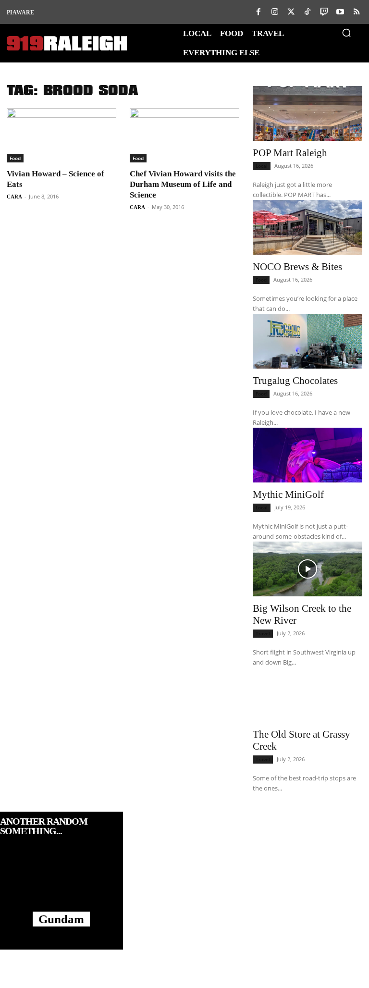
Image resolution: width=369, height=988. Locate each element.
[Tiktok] (307, 12)
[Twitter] (291, 12)
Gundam (61, 919)
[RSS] (356, 12)
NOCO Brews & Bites (297, 266)
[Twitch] (324, 12)
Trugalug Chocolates (295, 380)
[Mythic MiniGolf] (307, 455)
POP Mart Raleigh (290, 153)
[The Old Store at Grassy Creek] (307, 694)
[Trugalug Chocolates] (307, 341)
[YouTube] (340, 12)
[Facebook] (258, 12)
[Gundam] (61, 883)
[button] (346, 32)
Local (262, 165)
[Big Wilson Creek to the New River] (307, 569)
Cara (14, 196)
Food (15, 158)
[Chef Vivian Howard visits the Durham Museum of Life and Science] (184, 135)
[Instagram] (275, 12)
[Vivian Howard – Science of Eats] (61, 135)
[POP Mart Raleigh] (307, 113)
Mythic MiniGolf (288, 494)
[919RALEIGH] (67, 43)
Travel (263, 633)
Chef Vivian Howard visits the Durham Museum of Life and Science (183, 184)
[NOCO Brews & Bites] (307, 227)
